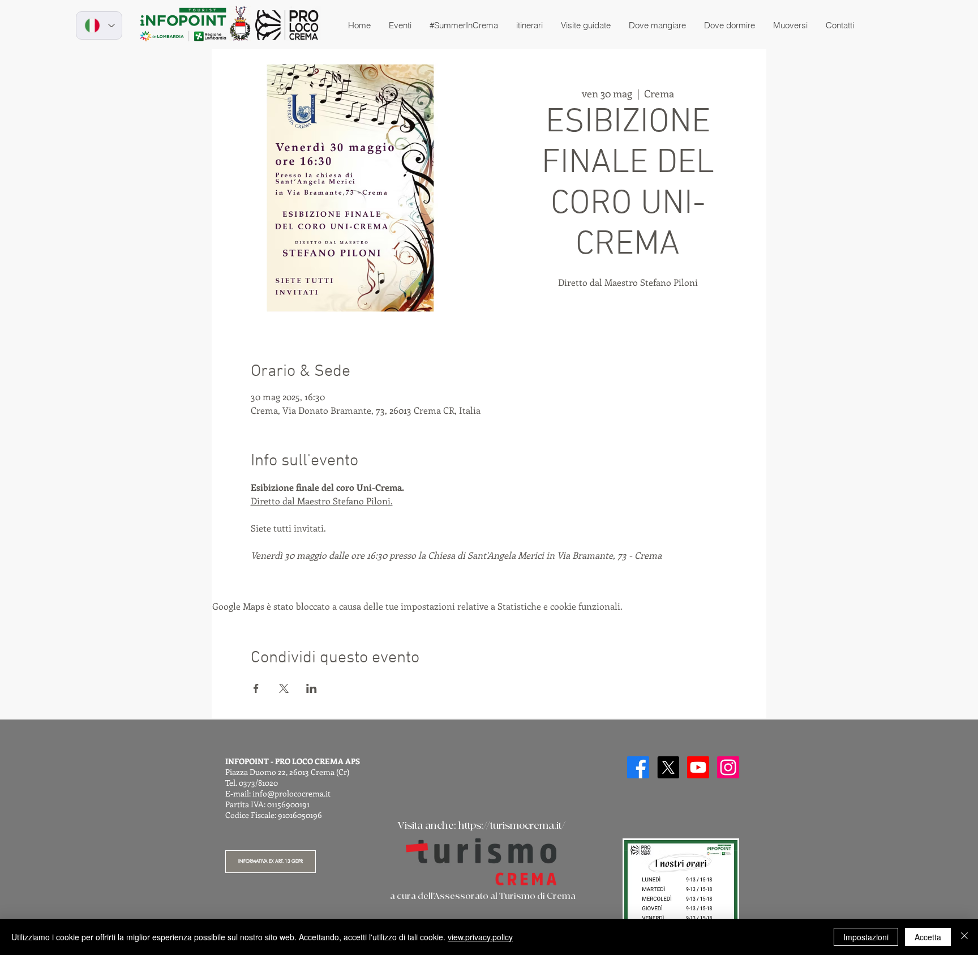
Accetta (928, 937)
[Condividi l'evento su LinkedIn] (311, 688)
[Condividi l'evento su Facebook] (256, 688)
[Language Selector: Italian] (99, 25)
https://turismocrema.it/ (511, 825)
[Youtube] (698, 767)
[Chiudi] (964, 937)
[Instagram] (728, 767)
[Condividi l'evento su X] (283, 688)
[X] (668, 767)
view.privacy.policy (480, 937)
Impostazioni (866, 937)
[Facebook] (638, 767)
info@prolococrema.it (291, 793)
